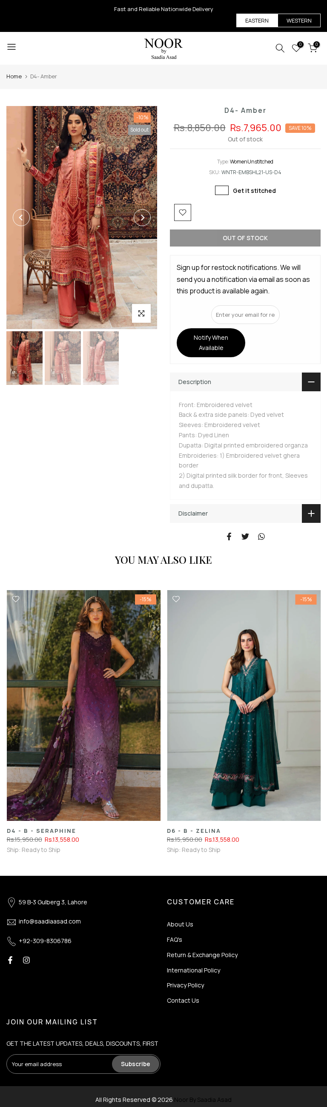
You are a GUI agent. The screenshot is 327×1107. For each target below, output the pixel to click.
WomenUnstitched (251, 161)
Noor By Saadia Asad (203, 1100)
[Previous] (21, 217)
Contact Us (183, 1000)
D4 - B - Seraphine (41, 831)
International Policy (193, 970)
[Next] (142, 217)
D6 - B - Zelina (194, 831)
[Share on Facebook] (229, 536)
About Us (180, 924)
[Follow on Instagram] (26, 960)
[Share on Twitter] (245, 536)
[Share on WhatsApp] (261, 536)
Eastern (257, 20)
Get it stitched (254, 190)
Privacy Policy (185, 985)
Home (14, 76)
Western (299, 20)
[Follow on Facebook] (10, 960)
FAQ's (174, 939)
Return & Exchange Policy (202, 955)
